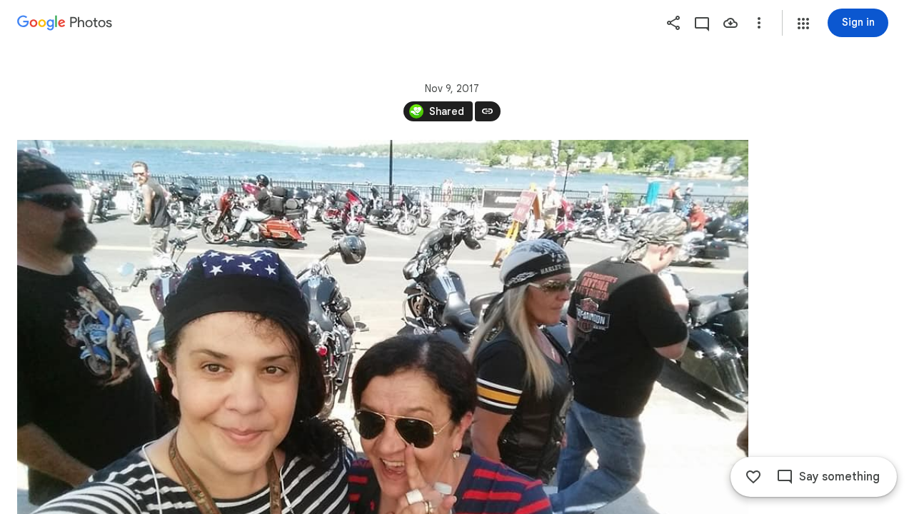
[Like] (753, 477)
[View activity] (702, 23)
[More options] (759, 23)
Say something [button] (839, 477)
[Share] (673, 23)
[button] (803, 23)
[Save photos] (730, 23)
